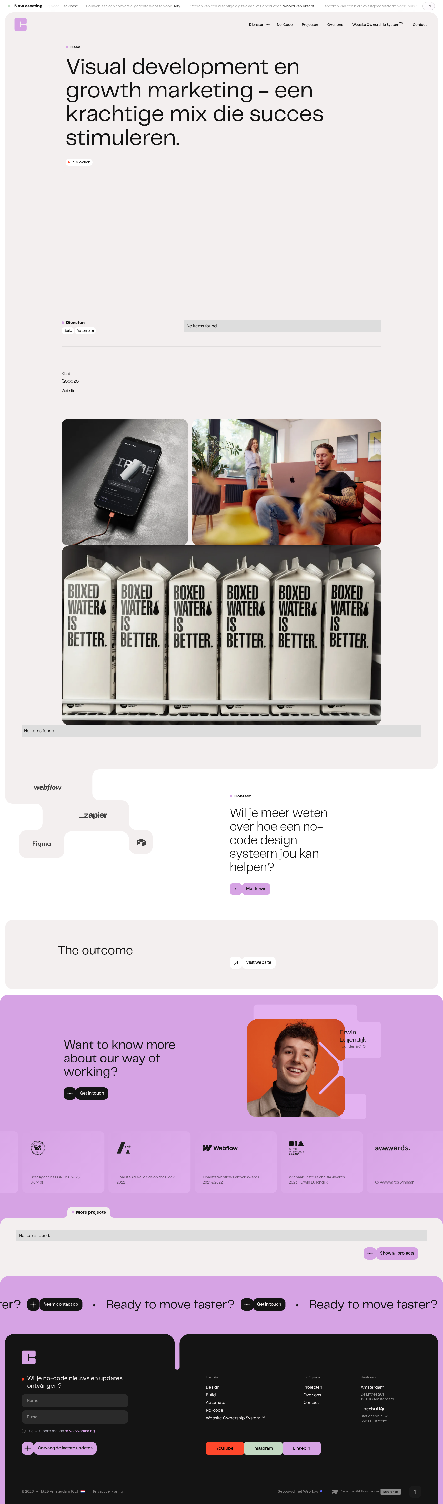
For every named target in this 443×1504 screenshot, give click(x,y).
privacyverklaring (80, 1431)
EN (429, 6)
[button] (250, 889)
